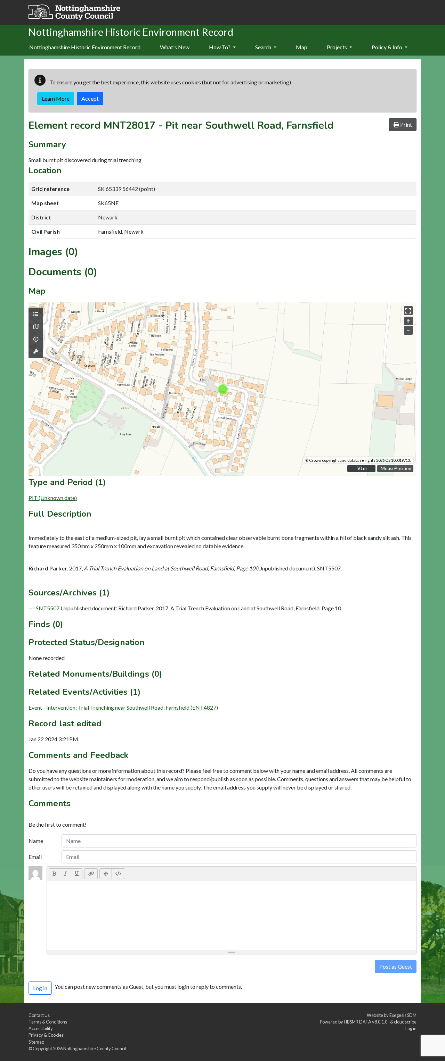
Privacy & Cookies (46, 1035)
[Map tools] (36, 351)
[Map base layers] (36, 326)
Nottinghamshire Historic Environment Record (84, 47)
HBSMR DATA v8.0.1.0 (366, 1022)
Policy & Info (387, 47)
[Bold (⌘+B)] (54, 873)
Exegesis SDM (402, 1015)
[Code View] (118, 873)
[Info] (36, 339)
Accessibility (41, 1028)
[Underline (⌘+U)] (77, 873)
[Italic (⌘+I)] (65, 873)
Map (301, 47)
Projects (337, 47)
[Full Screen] (105, 873)
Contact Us (39, 1015)
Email (35, 856)
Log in (410, 1028)
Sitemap (36, 1042)
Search (263, 47)
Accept (90, 98)
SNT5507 (47, 608)
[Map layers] (36, 314)
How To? (220, 47)
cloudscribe (405, 1022)
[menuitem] (174, 48)
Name (36, 840)
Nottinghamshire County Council (94, 1048)
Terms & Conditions (48, 1022)
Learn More (56, 98)
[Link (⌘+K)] (91, 873)
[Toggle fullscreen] (408, 310)
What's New (174, 47)
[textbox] (231, 916)
